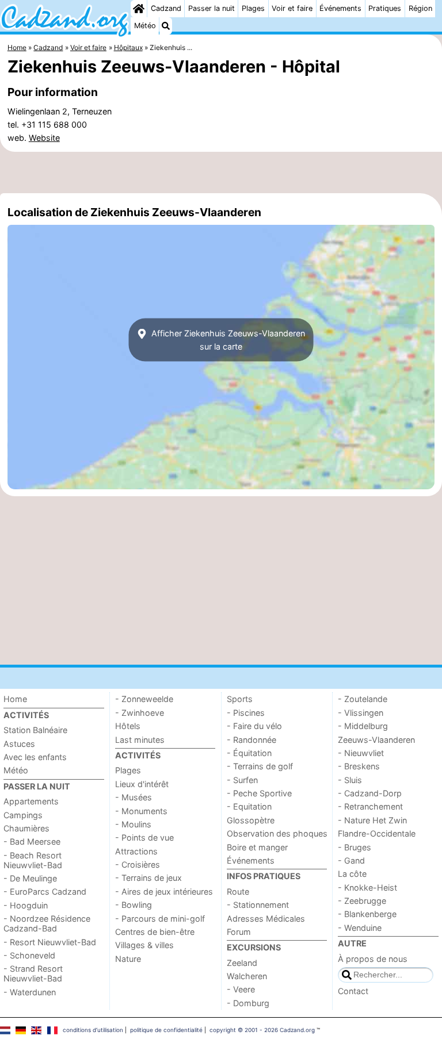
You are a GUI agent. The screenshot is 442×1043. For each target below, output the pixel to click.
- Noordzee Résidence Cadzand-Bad (46, 923)
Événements (340, 8)
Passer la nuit (211, 8)
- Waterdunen (29, 992)
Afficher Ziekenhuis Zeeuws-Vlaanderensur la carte (227, 339)
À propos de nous (372, 959)
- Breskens (359, 766)
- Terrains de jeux (148, 878)
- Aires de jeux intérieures (164, 891)
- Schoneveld (29, 955)
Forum (239, 932)
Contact (353, 991)
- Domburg (248, 1003)
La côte (352, 874)
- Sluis (350, 780)
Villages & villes (144, 945)
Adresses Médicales (266, 918)
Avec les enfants (35, 757)
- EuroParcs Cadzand (44, 891)
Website (44, 138)
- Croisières (137, 864)
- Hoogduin (25, 905)
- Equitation (249, 806)
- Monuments (141, 811)
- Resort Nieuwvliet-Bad (49, 942)
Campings (23, 815)
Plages (253, 8)
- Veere (241, 989)
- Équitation (249, 753)
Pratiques (384, 8)
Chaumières (26, 828)
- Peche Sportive (259, 793)
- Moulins (133, 824)
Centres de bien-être (155, 932)
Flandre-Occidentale (377, 833)
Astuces (19, 744)
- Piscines (246, 713)
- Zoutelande (362, 699)
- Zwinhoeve (139, 713)
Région (420, 8)
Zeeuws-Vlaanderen (376, 740)
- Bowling (133, 905)
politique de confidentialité (166, 1029)
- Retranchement (370, 806)
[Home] (139, 8)
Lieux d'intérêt (142, 784)
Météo (145, 25)
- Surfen (242, 780)
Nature (128, 959)
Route (238, 891)
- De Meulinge (30, 878)
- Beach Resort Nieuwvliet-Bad (32, 860)
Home (15, 699)
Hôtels (127, 726)
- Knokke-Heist (367, 887)
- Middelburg (363, 726)
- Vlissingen (360, 713)
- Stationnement (258, 905)
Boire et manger (257, 847)
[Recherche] (165, 25)
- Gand (351, 860)
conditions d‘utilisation (93, 1029)
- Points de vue (144, 837)
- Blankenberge (367, 914)
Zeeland (242, 963)
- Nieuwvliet (361, 753)
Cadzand (166, 8)
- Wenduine (360, 928)
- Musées (133, 797)
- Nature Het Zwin (372, 820)
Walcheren (247, 976)
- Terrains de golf (260, 766)
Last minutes (140, 740)
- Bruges (354, 847)
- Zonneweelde (144, 699)
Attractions (136, 851)
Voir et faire (292, 8)
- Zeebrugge (362, 901)
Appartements (31, 801)
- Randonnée (251, 740)
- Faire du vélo (254, 726)
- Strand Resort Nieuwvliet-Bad (33, 973)
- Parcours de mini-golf (160, 918)
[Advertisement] (221, 172)
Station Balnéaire (35, 730)
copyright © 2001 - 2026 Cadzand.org (262, 1029)
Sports (240, 699)
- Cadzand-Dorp (370, 793)
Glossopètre (251, 820)
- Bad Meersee (31, 841)
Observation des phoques (277, 833)
